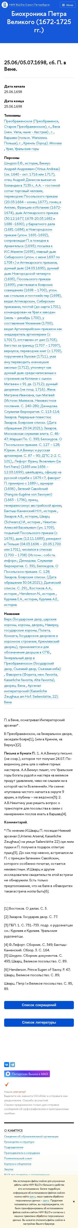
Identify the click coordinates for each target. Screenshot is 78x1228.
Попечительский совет (18, 1158)
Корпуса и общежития (17, 1164)
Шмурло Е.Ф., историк (21, 163)
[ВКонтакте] (6, 1064)
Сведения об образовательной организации (31, 1136)
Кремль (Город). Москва (43, 143)
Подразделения (13, 1147)
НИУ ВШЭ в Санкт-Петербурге (29, 4)
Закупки (8, 1169)
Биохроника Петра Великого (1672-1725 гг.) (39, 21)
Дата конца (14, 100)
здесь (33, 1196)
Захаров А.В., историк (21, 516)
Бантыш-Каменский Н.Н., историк (30, 510)
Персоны (11, 157)
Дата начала (14, 86)
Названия (12, 613)
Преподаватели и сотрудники (22, 1153)
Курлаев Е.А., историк (20, 599)
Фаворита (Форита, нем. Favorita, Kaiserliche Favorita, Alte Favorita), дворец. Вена (31, 680)
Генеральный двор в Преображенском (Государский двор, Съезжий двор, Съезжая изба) (32, 663)
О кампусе (13, 1130)
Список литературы (39, 1022)
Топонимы (12, 115)
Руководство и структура (19, 1142)
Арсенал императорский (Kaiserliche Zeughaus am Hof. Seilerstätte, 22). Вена (31, 693)
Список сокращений (39, 1005)
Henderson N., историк (38, 593)
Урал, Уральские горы (22, 148)
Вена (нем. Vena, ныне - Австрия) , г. (32, 129)
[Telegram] (12, 1064)
